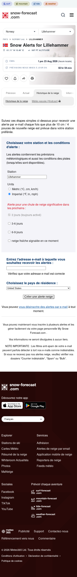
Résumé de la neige (14, 454)
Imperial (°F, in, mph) (25, 194)
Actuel (26, 93)
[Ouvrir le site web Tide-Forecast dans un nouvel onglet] (36, 3)
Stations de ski (10, 443)
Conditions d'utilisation (13, 555)
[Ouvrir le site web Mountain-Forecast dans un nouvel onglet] (22, 3)
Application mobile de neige (54, 454)
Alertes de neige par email (53, 448)
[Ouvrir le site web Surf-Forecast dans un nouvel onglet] (6, 3)
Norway (18, 39)
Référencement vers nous (17, 538)
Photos (5, 466)
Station (11, 171)
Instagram (7, 497)
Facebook (7, 492)
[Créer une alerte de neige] (15, 78)
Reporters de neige (49, 460)
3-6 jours (17, 223)
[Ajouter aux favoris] (6, 78)
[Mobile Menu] (71, 15)
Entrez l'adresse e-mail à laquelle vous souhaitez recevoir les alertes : (35, 261)
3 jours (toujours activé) (26, 215)
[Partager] (23, 78)
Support (39, 531)
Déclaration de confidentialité (43, 555)
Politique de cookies (11, 560)
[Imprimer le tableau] (32, 78)
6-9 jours (17, 232)
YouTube (7, 509)
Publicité (24, 531)
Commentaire (47, 538)
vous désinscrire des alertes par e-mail (43, 307)
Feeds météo (45, 466)
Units (10, 184)
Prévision (11, 93)
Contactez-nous (58, 531)
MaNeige (7, 471)
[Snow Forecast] (18, 14)
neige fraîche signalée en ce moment (35, 241)
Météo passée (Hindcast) (45, 101)
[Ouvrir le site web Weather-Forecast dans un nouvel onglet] (50, 3)
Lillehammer (36, 39)
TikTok (5, 503)
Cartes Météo (9, 448)
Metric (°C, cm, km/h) (25, 189)
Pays (5, 39)
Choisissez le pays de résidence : (32, 283)
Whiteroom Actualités (14, 460)
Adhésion (43, 443)
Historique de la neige (48, 93)
